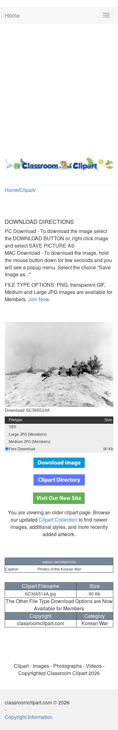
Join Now (38, 299)
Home (12, 15)
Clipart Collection (58, 519)
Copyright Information (29, 717)
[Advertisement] (59, 89)
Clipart (27, 190)
